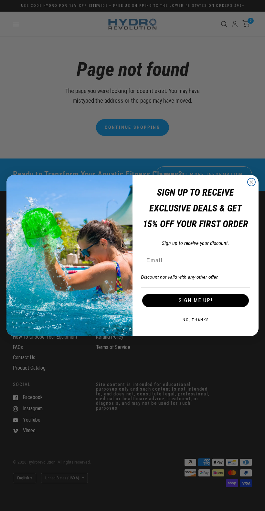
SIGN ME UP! (196, 300)
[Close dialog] (251, 182)
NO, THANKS (196, 320)
